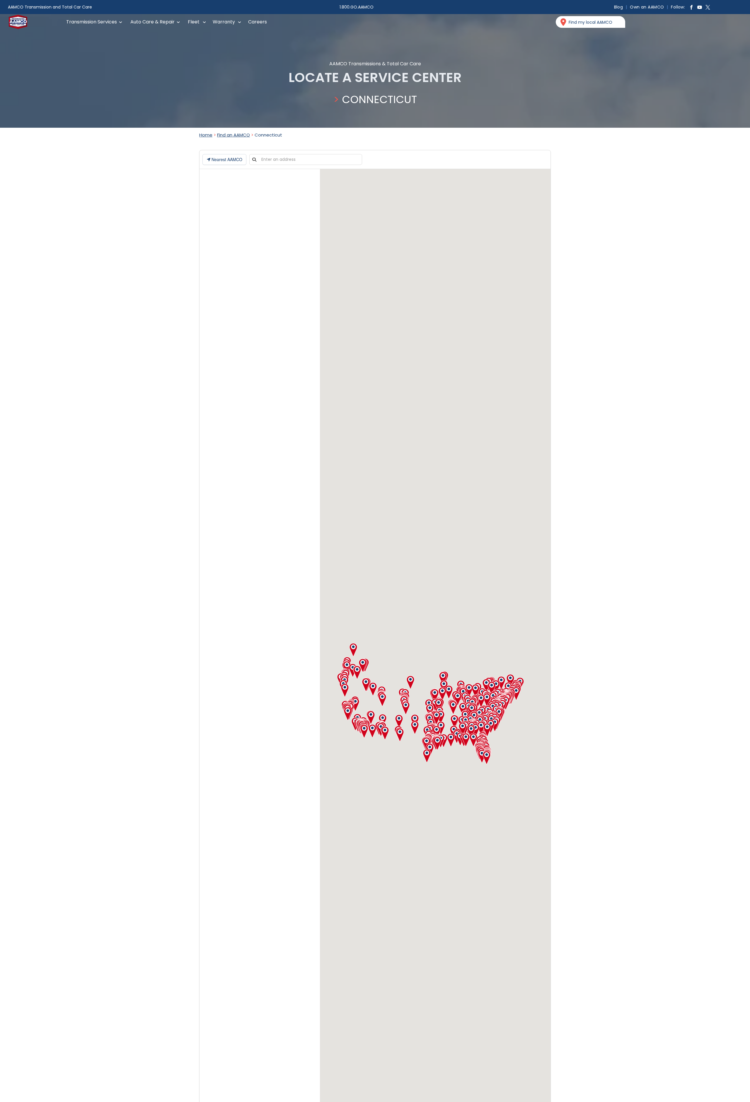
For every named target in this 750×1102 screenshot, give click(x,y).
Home (205, 135)
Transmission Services (91, 21)
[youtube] (699, 8)
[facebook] (691, 8)
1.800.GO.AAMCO (357, 7)
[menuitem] (619, 7)
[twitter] (707, 8)
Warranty (224, 21)
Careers (257, 21)
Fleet (194, 21)
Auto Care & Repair (152, 21)
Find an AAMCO (233, 135)
